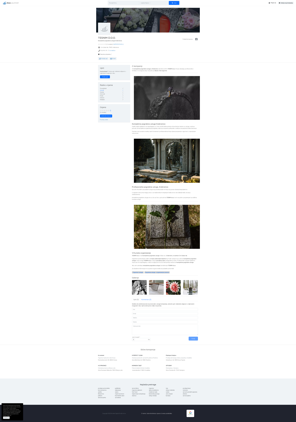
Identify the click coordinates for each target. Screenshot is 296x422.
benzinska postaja (154, 394)
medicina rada (153, 392)
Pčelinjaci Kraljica (171, 355)
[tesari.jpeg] (190, 287)
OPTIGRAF (169, 365)
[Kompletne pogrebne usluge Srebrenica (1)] (156, 287)
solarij (167, 392)
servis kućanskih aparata (190, 392)
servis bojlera (186, 395)
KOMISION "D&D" (137, 365)
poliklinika (117, 388)
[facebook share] (196, 39)
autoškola (118, 397)
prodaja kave (186, 388)
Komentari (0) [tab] (146, 299)
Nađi (175, 3)
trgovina (151, 388)
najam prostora (119, 394)
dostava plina (102, 397)
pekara (100, 395)
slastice (134, 395)
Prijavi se (273, 3)
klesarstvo (101, 394)
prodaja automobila (104, 388)
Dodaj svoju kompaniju (287, 3)
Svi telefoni (112, 50)
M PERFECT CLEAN (137, 355)
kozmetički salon (119, 395)
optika (100, 392)
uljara (116, 392)
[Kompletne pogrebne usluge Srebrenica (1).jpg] (139, 287)
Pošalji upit (104, 58)
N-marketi (101, 355)
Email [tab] (113, 58)
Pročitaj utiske (104, 119)
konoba (168, 395)
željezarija (118, 390)
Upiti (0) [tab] (136, 299)
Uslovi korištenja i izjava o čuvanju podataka (159, 413)
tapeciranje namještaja (138, 394)
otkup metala (153, 395)
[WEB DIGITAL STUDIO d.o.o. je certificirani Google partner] (190, 413)
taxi (167, 388)
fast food (134, 392)
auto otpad (169, 394)
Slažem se (6, 417)
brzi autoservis (102, 390)
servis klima (135, 388)
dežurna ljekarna (153, 390)
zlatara (185, 394)
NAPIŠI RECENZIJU (118, 44)
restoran (185, 390)
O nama (143, 413)
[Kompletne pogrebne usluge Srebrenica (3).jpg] (173, 287)
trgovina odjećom (137, 390)
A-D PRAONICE (102, 365)
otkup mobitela (170, 390)
